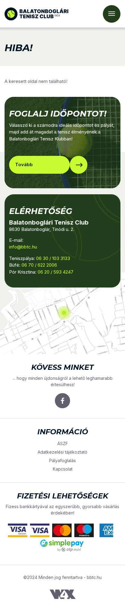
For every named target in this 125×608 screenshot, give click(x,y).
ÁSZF (62, 443)
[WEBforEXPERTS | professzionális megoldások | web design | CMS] (63, 593)
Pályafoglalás (62, 460)
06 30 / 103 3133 (53, 258)
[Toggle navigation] (111, 14)
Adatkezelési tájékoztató (62, 452)
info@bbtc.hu (23, 247)
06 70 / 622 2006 (39, 265)
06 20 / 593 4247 (55, 272)
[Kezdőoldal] (36, 14)
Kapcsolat (63, 469)
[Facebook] (62, 400)
